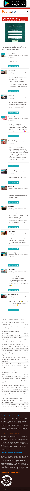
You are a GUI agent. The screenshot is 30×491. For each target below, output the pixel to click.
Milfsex (13, 489)
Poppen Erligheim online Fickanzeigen (15, 376)
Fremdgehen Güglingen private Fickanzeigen (15, 392)
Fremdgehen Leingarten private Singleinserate (15, 332)
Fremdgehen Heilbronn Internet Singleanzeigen (15, 349)
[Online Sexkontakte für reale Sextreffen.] (9, 11)
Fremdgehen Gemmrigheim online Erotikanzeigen (15, 367)
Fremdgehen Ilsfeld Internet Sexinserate (15, 385)
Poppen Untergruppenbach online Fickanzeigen (15, 405)
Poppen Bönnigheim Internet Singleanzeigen (15, 357)
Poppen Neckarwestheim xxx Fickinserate (15, 364)
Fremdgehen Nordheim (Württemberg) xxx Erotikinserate (18, 56)
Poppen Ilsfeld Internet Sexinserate (15, 387)
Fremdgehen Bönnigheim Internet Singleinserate (15, 354)
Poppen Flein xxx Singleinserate (13, 346)
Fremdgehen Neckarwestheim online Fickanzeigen (15, 360)
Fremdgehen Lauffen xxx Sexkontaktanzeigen (15, 327)
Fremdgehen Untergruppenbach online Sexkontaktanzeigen (15, 401)
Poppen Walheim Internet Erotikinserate (15, 398)
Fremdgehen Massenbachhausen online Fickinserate (15, 382)
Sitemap (26, 489)
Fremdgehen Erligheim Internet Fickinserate (15, 373)
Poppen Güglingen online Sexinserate (15, 389)
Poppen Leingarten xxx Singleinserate (15, 335)
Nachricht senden (13, 66)
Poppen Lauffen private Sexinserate (15, 329)
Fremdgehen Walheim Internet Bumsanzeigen (15, 395)
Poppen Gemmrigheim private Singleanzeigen (15, 370)
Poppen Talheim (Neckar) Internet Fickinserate (15, 342)
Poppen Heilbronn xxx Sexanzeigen (15, 351)
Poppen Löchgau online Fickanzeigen (15, 407)
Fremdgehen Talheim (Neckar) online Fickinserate (15, 339)
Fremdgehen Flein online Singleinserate (15, 344)
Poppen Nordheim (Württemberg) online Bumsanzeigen (15, 323)
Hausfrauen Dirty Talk (19, 489)
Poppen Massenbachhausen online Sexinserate (15, 379)
